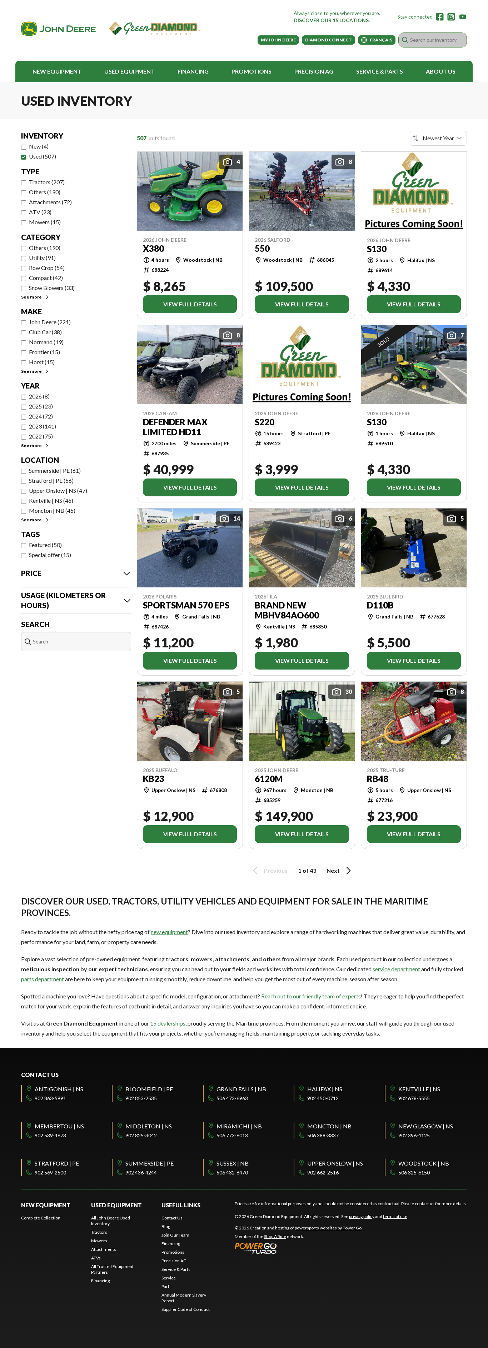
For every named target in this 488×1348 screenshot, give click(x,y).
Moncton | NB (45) (52, 510)
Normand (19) (46, 342)
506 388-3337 (323, 1135)
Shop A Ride (275, 1236)
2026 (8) (39, 396)
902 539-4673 (50, 1135)
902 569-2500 (50, 1172)
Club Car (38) (45, 332)
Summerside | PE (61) (55, 470)
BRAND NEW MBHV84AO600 (287, 610)
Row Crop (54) (47, 267)
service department (396, 969)
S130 (377, 249)
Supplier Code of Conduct (185, 1309)
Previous (276, 870)
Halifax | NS (324, 1089)
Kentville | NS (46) (51, 500)
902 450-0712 (323, 1098)
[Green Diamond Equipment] (110, 29)
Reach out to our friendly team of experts (311, 996)
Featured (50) (45, 544)
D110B (380, 605)
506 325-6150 (414, 1172)
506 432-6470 (232, 1172)
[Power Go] (299, 1248)
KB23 (153, 779)
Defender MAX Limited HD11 (175, 427)
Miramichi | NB (239, 1126)
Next (333, 870)
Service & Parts (379, 71)
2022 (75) (41, 436)
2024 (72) (41, 416)
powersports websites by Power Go (328, 1228)
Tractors (99, 1232)
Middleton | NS (148, 1126)
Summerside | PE (149, 1163)
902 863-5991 (50, 1098)
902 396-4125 (414, 1135)
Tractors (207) (47, 182)
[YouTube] (462, 16)
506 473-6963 (232, 1098)
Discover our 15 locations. (332, 20)
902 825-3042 (141, 1135)
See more (31, 297)
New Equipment (57, 71)
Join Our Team (175, 1235)
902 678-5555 (414, 1098)
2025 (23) (41, 406)
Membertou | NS (59, 1126)
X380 (153, 249)
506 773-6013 (232, 1135)
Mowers (99, 1240)
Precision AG (313, 71)
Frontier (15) (44, 352)
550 (262, 249)
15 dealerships (167, 1023)
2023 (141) (42, 426)
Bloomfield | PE (149, 1089)
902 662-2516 (323, 1172)
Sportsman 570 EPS (186, 605)
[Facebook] (439, 16)
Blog (165, 1226)
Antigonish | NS (59, 1089)
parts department (42, 979)
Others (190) (44, 192)
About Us (440, 71)
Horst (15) (42, 362)
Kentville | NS (419, 1089)
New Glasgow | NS (425, 1126)
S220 (264, 422)
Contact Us (172, 1218)
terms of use (395, 1216)
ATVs (96, 1258)
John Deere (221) (50, 322)
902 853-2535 (141, 1098)
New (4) (39, 146)
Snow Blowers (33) (52, 287)
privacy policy (361, 1216)
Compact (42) (46, 277)
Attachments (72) (50, 202)
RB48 (377, 779)
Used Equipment (129, 71)
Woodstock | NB (423, 1163)
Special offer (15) (50, 554)
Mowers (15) (45, 222)
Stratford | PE (57, 1163)
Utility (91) (42, 257)
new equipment (169, 931)
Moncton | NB (329, 1126)
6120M (269, 779)
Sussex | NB (232, 1163)
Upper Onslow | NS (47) (58, 490)
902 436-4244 (141, 1172)
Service (168, 1278)
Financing (193, 71)
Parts (166, 1286)
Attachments (103, 1249)
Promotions (251, 71)
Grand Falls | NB (241, 1089)
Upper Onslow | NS (335, 1163)
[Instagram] (451, 16)
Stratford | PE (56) (51, 480)
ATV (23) (40, 212)
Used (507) (42, 156)
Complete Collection (40, 1218)
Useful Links (180, 1205)
